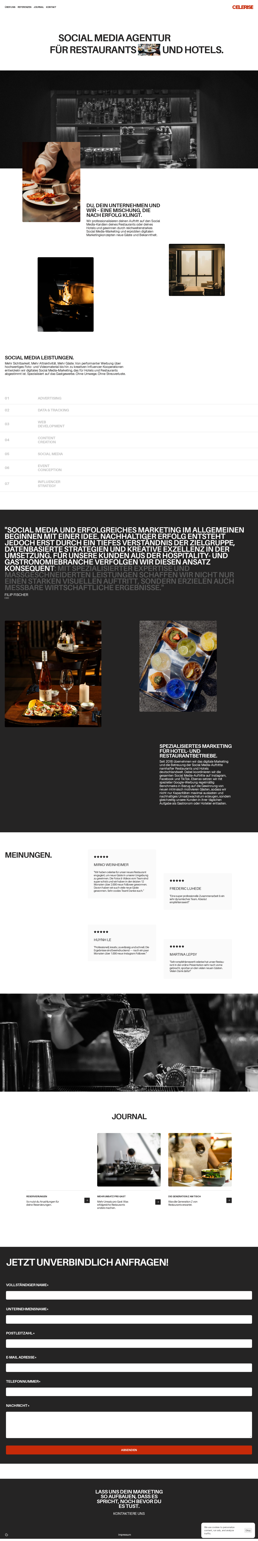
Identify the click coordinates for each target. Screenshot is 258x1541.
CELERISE (242, 7)
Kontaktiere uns (129, 1513)
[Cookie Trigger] (6, 1535)
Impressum (124, 1534)
